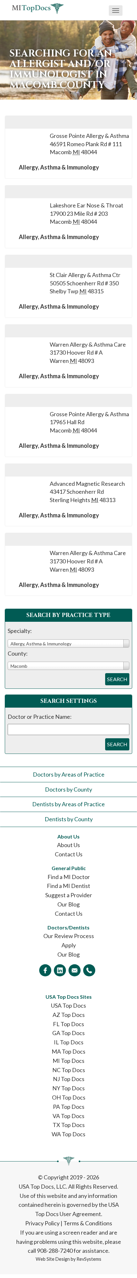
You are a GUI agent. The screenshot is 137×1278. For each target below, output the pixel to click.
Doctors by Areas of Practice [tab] (69, 774)
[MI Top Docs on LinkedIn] (60, 970)
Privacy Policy (42, 1223)
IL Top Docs (68, 1042)
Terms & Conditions (87, 1223)
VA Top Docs (68, 1115)
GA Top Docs (68, 1032)
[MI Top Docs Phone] (89, 970)
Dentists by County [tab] (69, 819)
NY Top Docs (68, 1088)
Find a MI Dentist (68, 885)
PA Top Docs (68, 1106)
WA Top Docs (68, 1134)
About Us (68, 844)
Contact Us (69, 854)
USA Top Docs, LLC (42, 1186)
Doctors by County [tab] (68, 789)
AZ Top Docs (69, 1014)
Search (117, 679)
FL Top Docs (68, 1023)
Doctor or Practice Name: (40, 716)
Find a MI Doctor (68, 876)
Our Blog (68, 904)
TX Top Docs (69, 1124)
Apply (68, 945)
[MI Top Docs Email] (74, 970)
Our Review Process (68, 935)
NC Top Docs (68, 1069)
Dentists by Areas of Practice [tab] (68, 804)
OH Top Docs (68, 1097)
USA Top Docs (68, 1005)
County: (18, 653)
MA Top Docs (68, 1051)
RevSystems (88, 1259)
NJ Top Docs (68, 1078)
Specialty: (20, 630)
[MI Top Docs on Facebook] (45, 970)
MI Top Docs (68, 1060)
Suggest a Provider (68, 894)
